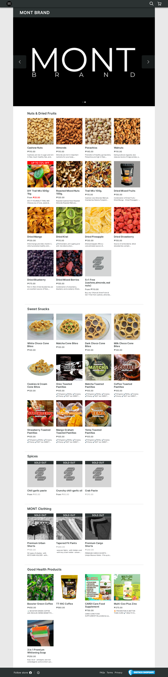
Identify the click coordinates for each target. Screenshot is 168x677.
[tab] (83, 102)
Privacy (118, 672)
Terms (110, 672)
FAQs (102, 672)
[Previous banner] (19, 61)
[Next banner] (148, 61)
